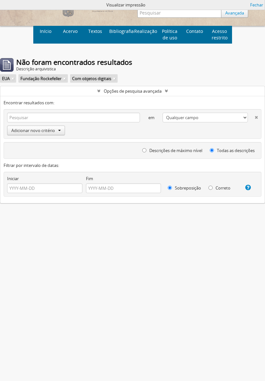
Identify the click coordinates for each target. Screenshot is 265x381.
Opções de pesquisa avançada (133, 91)
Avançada (234, 13)
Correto (222, 188)
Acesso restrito (220, 34)
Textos (95, 31)
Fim (89, 178)
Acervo (70, 31)
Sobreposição (187, 188)
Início (45, 31)
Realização (145, 31)
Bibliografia (120, 31)
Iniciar (13, 178)
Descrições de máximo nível (175, 150)
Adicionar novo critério (33, 130)
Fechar (256, 5)
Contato (194, 31)
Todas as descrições (235, 150)
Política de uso (169, 34)
